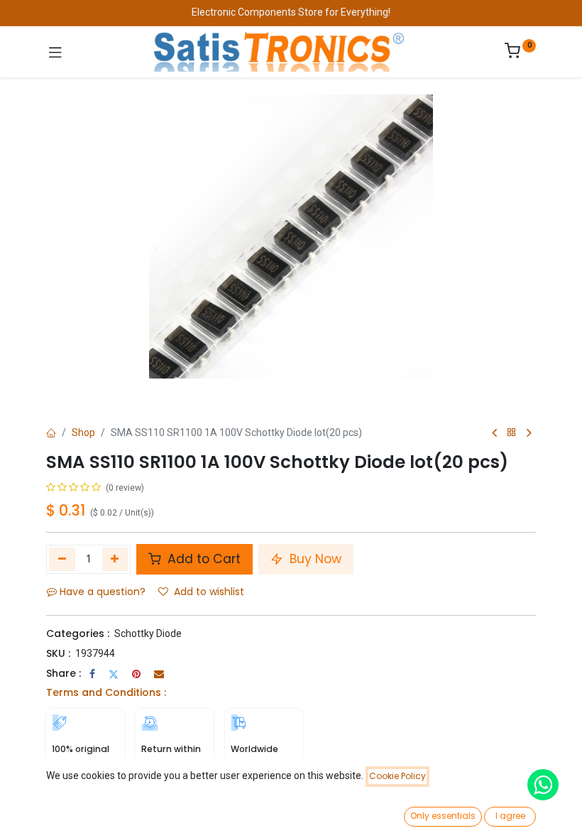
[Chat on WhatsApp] (543, 784)
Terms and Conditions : (106, 692)
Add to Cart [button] (202, 558)
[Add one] (115, 559)
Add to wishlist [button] (209, 591)
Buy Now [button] (313, 558)
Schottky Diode (148, 633)
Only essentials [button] (443, 816)
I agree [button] (510, 816)
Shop (83, 432)
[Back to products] (511, 432)
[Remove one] (62, 559)
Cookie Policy (397, 776)
